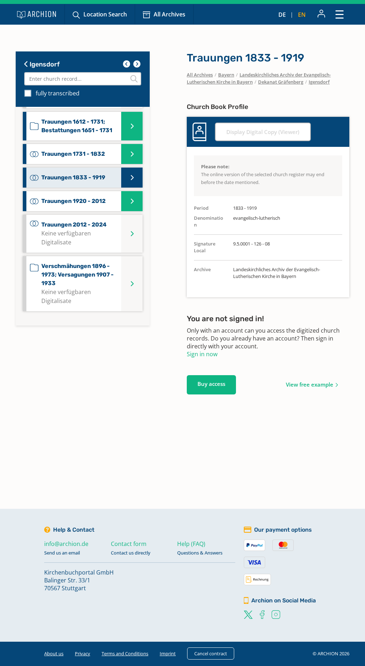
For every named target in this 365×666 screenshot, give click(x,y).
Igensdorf (44, 64)
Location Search (105, 14)
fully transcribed (57, 93)
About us (53, 653)
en (302, 15)
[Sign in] (321, 14)
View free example (309, 384)
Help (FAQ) (191, 544)
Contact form (128, 544)
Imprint (168, 653)
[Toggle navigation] (339, 14)
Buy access (211, 383)
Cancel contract (210, 653)
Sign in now (202, 354)
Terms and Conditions (125, 653)
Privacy (82, 653)
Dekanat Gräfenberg (280, 82)
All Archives (169, 14)
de (282, 15)
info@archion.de (66, 544)
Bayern (226, 74)
